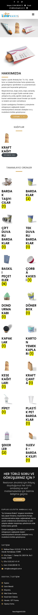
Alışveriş (7, 590)
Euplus (6, 583)
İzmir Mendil (8, 586)
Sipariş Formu (9, 604)
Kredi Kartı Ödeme (11, 597)
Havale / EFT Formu (11, 600)
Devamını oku (9, 155)
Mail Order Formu (10, 593)
